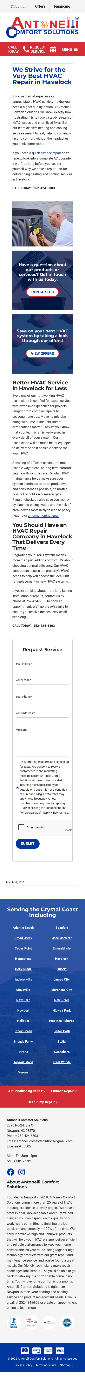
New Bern (23, 1000)
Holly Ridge (23, 969)
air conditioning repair (43, 515)
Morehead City (61, 990)
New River (61, 1000)
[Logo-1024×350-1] (42, 18)
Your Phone (24, 696)
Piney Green (23, 1031)
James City (62, 979)
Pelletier (23, 1021)
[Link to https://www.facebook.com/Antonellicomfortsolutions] (10, 1172)
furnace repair (51, 153)
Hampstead (23, 959)
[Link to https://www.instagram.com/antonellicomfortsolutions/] (21, 1172)
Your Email (23, 680)
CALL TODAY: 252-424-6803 (33, 188)
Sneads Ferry (23, 1041)
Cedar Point (23, 948)
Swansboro (62, 1052)
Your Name (24, 663)
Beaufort (61, 928)
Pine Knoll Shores (61, 1021)
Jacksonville (23, 979)
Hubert (61, 969)
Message (21, 729)
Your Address (25, 713)
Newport (23, 1010)
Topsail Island (23, 1062)
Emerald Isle (62, 948)
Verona (23, 1072)
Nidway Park (62, 1010)
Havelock (61, 959)
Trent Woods (62, 1062)
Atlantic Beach (23, 928)
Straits (23, 1052)
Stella (62, 1041)
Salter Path (62, 1031)
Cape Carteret (62, 938)
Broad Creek (23, 938)
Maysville (23, 990)
